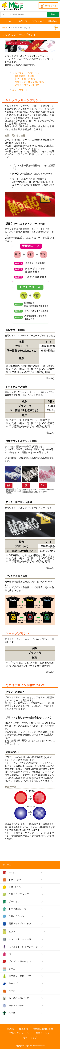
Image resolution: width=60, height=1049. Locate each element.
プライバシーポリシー (20, 1033)
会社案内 (23, 1028)
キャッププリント (21, 90)
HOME (4, 27)
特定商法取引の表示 (43, 1028)
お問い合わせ (52, 21)
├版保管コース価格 (24, 76)
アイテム (7, 21)
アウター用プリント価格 (27, 85)
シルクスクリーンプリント (25, 73)
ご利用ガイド (22, 21)
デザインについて (37, 21)
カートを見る (50, 6)
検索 (53, 14)
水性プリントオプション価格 (29, 81)
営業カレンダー (44, 1033)
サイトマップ (30, 1037)
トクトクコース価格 (25, 79)
